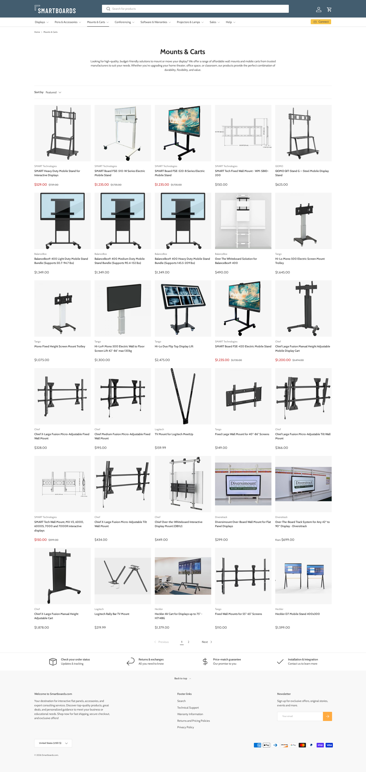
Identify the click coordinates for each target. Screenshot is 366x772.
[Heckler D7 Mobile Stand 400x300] (303, 576)
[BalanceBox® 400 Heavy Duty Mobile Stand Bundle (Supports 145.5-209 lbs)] (183, 221)
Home (37, 32)
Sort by (38, 92)
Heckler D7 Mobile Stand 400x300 (297, 614)
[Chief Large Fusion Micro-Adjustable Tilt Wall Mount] (303, 396)
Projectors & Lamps (188, 22)
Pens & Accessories (66, 22)
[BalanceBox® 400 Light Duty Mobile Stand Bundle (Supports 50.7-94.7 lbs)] (62, 221)
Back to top (181, 678)
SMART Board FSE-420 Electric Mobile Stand (243, 346)
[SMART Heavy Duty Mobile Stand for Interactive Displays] (62, 133)
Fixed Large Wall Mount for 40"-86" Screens (242, 434)
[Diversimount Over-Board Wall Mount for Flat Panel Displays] (243, 484)
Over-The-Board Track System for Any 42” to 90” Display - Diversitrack (302, 524)
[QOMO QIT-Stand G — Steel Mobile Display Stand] (303, 133)
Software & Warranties (153, 22)
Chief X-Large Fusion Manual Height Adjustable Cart (56, 616)
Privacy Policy (185, 727)
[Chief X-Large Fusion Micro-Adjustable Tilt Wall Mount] (123, 484)
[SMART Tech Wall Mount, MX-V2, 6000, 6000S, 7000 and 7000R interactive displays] (62, 484)
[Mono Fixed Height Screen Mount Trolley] (62, 308)
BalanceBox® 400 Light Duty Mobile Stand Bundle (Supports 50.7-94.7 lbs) (61, 261)
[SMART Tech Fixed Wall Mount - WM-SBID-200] (243, 133)
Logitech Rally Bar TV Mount (112, 614)
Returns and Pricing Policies (193, 720)
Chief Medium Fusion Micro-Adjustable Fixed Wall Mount (122, 436)
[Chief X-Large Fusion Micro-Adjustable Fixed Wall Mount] (62, 396)
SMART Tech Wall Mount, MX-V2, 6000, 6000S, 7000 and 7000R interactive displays (59, 526)
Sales (213, 22)
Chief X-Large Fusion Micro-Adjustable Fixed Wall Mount (61, 436)
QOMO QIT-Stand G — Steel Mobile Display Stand (302, 173)
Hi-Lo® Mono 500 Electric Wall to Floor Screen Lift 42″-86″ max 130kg (119, 348)
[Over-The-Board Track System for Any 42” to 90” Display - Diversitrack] (303, 484)
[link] (161, 642)
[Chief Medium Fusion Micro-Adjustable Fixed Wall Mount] (123, 396)
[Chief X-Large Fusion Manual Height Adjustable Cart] (62, 576)
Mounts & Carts (96, 22)
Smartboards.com (50, 755)
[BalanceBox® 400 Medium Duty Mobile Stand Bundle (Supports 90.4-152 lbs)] (123, 221)
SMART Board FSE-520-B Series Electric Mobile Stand (180, 173)
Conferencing (123, 22)
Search (181, 701)
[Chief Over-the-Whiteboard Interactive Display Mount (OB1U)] (183, 484)
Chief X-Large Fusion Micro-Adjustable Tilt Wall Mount (121, 524)
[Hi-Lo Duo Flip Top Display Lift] (183, 308)
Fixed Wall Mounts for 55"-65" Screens (238, 614)
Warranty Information (190, 714)
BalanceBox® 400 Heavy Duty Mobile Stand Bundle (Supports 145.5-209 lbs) (182, 261)
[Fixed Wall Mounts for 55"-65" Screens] (243, 576)
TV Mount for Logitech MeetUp (174, 434)
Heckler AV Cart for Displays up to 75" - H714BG (178, 616)
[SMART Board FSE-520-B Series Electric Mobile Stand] (183, 133)
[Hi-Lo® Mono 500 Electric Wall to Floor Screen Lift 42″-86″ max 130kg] (123, 308)
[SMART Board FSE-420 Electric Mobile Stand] (243, 308)
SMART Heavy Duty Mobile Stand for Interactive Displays (57, 173)
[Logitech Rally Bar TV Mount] (123, 576)
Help (229, 22)
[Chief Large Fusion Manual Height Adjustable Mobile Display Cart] (303, 308)
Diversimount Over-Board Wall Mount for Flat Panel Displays (243, 524)
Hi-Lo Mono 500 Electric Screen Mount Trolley (300, 261)
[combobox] (195, 9)
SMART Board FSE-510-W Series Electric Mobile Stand (120, 173)
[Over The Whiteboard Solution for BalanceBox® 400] (243, 221)
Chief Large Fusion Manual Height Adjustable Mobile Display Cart (302, 348)
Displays (40, 22)
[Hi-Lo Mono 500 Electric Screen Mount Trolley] (303, 221)
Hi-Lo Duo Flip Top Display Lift (174, 346)
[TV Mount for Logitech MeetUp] (183, 396)
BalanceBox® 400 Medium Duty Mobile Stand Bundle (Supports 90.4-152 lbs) (120, 261)
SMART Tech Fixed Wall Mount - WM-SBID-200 (242, 173)
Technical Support (188, 707)
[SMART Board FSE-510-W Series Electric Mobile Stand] (123, 133)
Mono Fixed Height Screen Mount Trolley (59, 346)
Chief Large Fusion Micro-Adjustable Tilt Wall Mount (303, 436)
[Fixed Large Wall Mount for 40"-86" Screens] (243, 396)
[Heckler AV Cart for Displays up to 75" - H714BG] (183, 576)
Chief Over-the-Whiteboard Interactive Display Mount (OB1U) (178, 524)
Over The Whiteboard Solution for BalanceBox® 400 (236, 261)
